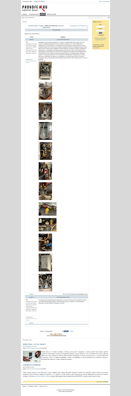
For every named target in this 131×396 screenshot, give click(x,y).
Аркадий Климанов (36, 348)
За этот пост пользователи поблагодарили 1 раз (75, 294)
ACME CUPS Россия (39, 1)
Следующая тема (84, 25)
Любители (29, 348)
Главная (24, 14)
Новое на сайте (51, 14)
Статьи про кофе (34, 14)
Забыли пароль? (100, 39)
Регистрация (106, 1)
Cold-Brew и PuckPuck (31, 365)
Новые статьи (43, 386)
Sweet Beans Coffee (27, 1)
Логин (100, 1)
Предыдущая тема (75, 25)
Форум (43, 14)
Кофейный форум (33, 25)
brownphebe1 (96, 47)
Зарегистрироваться (100, 38)
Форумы (41, 25)
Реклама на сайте (33, 386)
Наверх (31, 294)
